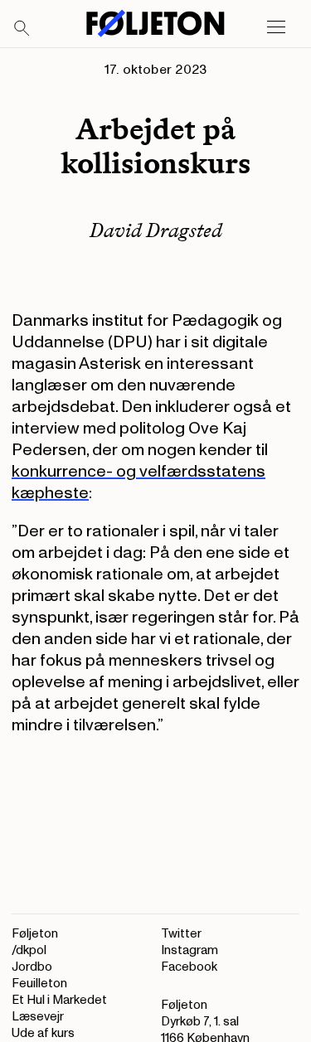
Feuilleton (39, 983)
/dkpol (29, 950)
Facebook (189, 967)
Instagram (189, 950)
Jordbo (32, 967)
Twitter (181, 934)
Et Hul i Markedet (59, 1000)
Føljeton (35, 934)
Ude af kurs (43, 1033)
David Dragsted (156, 230)
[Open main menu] (276, 27)
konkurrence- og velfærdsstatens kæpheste (138, 482)
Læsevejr (38, 1016)
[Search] (22, 29)
